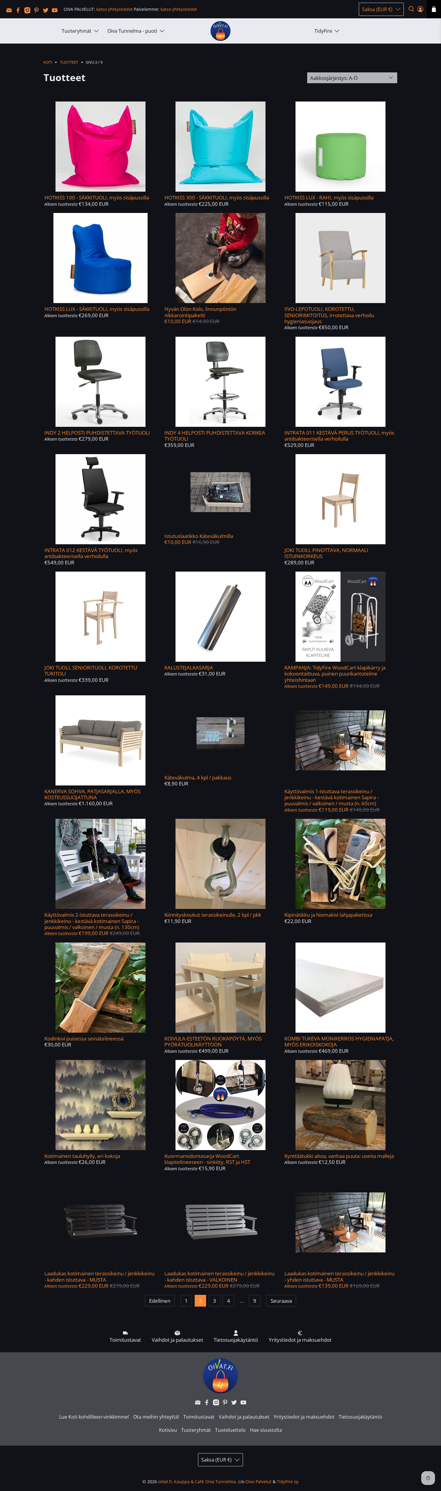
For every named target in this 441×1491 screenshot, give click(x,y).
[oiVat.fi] (220, 31)
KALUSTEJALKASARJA (188, 667)
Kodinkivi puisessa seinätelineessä (84, 1038)
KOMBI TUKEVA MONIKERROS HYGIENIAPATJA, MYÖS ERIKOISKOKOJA (339, 1041)
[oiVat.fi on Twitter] (47, 12)
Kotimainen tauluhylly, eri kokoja (82, 1155)
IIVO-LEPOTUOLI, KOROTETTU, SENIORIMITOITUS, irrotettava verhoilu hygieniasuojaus (329, 315)
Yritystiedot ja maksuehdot (304, 1417)
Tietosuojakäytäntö (360, 1417)
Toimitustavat (198, 1417)
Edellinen (159, 1300)
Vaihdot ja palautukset (244, 1417)
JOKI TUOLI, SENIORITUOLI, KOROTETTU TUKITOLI (90, 670)
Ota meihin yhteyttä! (156, 1417)
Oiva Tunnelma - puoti (132, 31)
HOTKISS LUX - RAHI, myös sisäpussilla (329, 197)
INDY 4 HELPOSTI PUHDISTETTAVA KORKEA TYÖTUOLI (214, 435)
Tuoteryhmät (77, 31)
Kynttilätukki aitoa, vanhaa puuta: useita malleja (339, 1155)
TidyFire (323, 31)
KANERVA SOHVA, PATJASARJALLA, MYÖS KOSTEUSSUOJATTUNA (92, 794)
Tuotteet (69, 62)
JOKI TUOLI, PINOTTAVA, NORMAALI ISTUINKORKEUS (326, 553)
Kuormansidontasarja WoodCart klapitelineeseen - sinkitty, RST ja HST (207, 1158)
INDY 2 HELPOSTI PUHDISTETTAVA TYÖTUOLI (97, 432)
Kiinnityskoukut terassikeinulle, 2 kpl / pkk (212, 914)
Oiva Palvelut (258, 1481)
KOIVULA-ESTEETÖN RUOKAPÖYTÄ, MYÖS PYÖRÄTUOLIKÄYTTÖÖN (213, 1041)
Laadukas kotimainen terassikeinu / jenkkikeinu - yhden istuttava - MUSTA (339, 1276)
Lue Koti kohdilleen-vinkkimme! (94, 1417)
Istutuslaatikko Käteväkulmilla (198, 536)
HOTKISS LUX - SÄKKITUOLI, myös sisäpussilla (96, 308)
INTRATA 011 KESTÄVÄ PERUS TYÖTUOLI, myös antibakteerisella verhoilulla (339, 435)
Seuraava (281, 1300)
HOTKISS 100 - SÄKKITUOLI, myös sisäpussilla (96, 197)
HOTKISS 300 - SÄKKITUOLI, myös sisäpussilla (216, 197)
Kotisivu (168, 1430)
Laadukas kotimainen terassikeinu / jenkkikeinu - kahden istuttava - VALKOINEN (219, 1276)
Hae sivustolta (266, 1430)
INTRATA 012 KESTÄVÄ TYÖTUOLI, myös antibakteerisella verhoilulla (91, 553)
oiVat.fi (165, 1481)
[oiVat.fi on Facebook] (19, 12)
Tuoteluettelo (230, 1430)
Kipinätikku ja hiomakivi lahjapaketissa (328, 914)
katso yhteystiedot (114, 9)
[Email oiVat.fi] (10, 12)
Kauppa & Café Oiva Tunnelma (205, 1481)
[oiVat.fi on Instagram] (28, 12)
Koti (48, 62)
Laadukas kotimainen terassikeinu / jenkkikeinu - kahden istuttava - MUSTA (99, 1276)
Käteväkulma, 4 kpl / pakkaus (197, 777)
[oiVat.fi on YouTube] (56, 12)
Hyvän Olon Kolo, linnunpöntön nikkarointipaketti (200, 311)
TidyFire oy (287, 1481)
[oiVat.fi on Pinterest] (37, 12)
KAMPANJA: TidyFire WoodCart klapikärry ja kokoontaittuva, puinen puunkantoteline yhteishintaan (335, 673)
